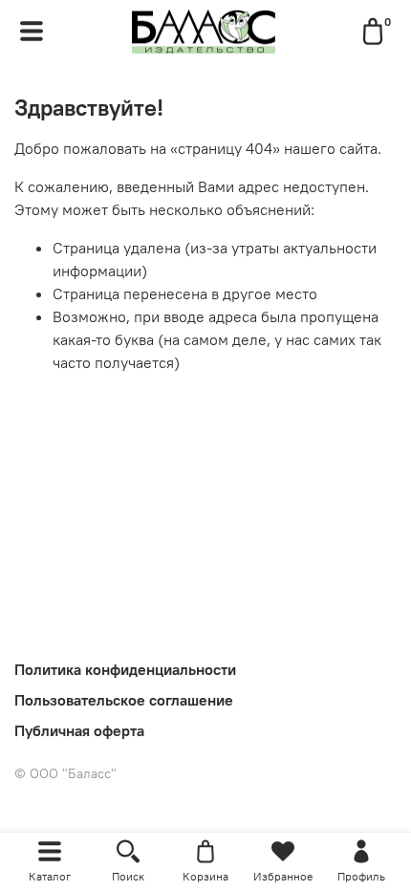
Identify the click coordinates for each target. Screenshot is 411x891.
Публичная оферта (79, 730)
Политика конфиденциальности (125, 669)
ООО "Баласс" (65, 773)
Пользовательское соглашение (123, 699)
